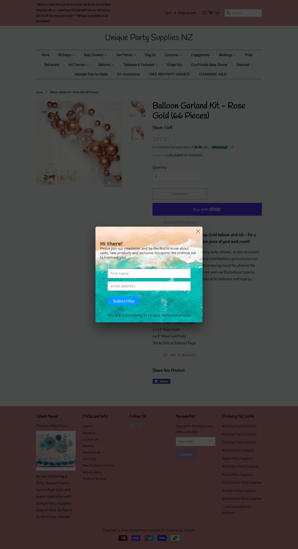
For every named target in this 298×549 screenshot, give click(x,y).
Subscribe (124, 301)
